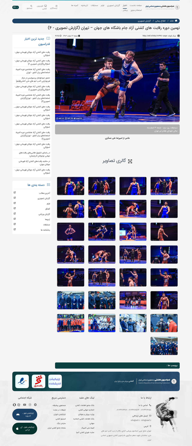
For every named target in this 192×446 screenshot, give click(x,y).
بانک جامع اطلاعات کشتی (84, 405)
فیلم (102, 5)
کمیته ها (74, 5)
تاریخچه (84, 5)
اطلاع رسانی (160, 21)
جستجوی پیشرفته (59, 405)
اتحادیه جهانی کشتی (86, 409)
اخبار (125, 5)
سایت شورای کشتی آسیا (85, 432)
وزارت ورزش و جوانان (86, 414)
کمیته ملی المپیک (87, 427)
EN (14, 7)
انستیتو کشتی (61, 418)
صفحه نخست (136, 5)
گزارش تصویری (113, 5)
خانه (172, 21)
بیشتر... (124, 10)
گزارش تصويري (144, 21)
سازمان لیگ (61, 423)
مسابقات (94, 5)
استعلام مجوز (136, 10)
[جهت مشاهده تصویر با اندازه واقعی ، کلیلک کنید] (117, 80)
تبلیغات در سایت (59, 409)
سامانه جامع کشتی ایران (57, 427)
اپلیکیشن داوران (60, 414)
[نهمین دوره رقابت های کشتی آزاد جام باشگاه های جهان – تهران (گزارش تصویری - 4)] (164, 186)
